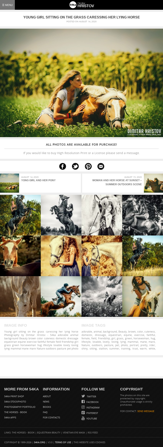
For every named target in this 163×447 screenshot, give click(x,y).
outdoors (97, 345)
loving (114, 341)
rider (152, 345)
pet (117, 345)
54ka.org (39, 442)
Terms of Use (63, 442)
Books (47, 406)
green (128, 338)
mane (143, 341)
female (86, 338)
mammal (133, 341)
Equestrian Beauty (48, 432)
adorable (87, 331)
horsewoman (141, 338)
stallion (103, 348)
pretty (144, 345)
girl (113, 338)
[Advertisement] (82, 366)
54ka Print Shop (14, 396)
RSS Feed (93, 432)
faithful (151, 335)
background (110, 331)
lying (123, 341)
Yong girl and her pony (38, 180)
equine (128, 335)
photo (124, 345)
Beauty (122, 331)
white (152, 348)
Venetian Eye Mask (74, 432)
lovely (106, 341)
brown (132, 331)
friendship (104, 338)
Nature (86, 345)
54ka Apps (10, 417)
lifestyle (86, 341)
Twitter (91, 396)
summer (114, 348)
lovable (97, 341)
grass (120, 338)
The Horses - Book (15, 412)
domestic (87, 335)
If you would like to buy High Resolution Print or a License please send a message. (81, 148)
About (47, 396)
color (140, 331)
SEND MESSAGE (145, 411)
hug (153, 338)
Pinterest (92, 413)
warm (143, 348)
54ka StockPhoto (15, 401)
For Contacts (51, 417)
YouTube (91, 418)
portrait (134, 345)
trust (135, 348)
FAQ (45, 412)
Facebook (92, 402)
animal (98, 331)
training (125, 348)
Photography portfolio (19, 406)
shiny (85, 348)
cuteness (149, 331)
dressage (100, 335)
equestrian (114, 335)
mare (152, 341)
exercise (139, 335)
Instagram (93, 407)
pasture (108, 345)
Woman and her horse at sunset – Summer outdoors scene (117, 182)
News (46, 401)
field (93, 338)
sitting (93, 348)
